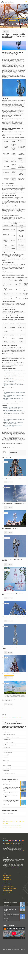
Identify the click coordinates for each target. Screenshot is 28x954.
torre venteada (5, 762)
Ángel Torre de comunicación (9, 734)
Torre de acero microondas (8, 749)
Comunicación (15, 845)
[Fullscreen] (23, 938)
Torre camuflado (6, 755)
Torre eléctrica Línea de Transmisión (9, 744)
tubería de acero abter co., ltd (16, 867)
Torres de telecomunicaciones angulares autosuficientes (13, 503)
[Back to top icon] (14, 946)
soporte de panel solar (7, 768)
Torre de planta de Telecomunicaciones (11, 737)
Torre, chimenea (6, 757)
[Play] (4, 938)
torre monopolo (6, 760)
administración (13, 452)
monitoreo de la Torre (7, 765)
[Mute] (21, 938)
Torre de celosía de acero (7, 752)
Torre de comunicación (7, 731)
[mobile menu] (26, 2)
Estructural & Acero (9, 843)
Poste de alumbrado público (8, 886)
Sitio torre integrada (8, 739)
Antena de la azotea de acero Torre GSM (10, 528)
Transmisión (9, 845)
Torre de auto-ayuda (6, 747)
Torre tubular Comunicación (9, 742)
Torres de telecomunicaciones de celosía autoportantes (13, 616)
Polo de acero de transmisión (9, 773)
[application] (14, 933)
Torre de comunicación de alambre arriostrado (11, 673)
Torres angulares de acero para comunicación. (11, 478)
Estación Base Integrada (7, 890)
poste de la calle (6, 770)
